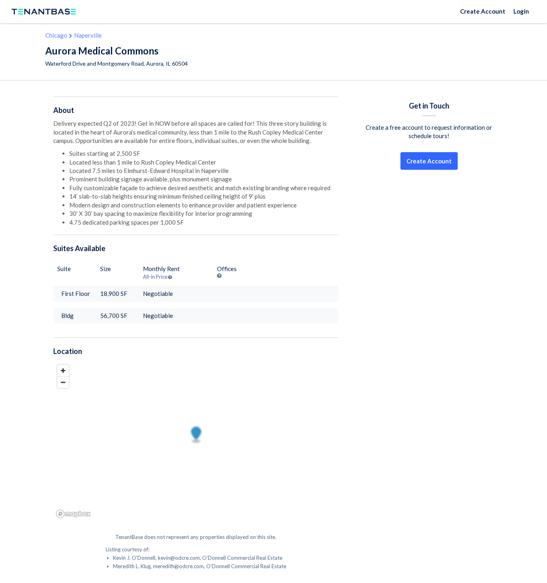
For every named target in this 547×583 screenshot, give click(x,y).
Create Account (482, 11)
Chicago (56, 35)
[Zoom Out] (63, 382)
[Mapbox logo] (73, 514)
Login (521, 11)
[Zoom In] (63, 370)
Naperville (88, 35)
